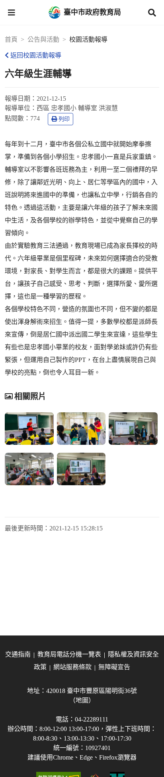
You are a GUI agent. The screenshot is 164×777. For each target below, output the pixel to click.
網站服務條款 (72, 667)
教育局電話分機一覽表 (69, 654)
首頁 (11, 39)
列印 (64, 119)
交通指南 (18, 654)
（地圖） (82, 700)
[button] (11, 13)
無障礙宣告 (114, 667)
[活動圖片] (29, 428)
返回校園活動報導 (35, 55)
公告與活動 (43, 39)
